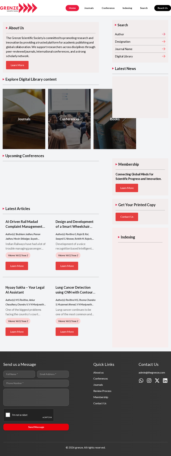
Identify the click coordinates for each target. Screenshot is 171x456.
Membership (100, 397)
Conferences (100, 378)
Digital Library (124, 56)
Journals (89, 8)
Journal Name (123, 49)
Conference (108, 8)
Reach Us (163, 8)
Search (144, 8)
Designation (122, 41)
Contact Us (126, 216)
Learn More (17, 65)
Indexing (127, 8)
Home (72, 8)
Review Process (102, 390)
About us (98, 372)
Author (119, 34)
